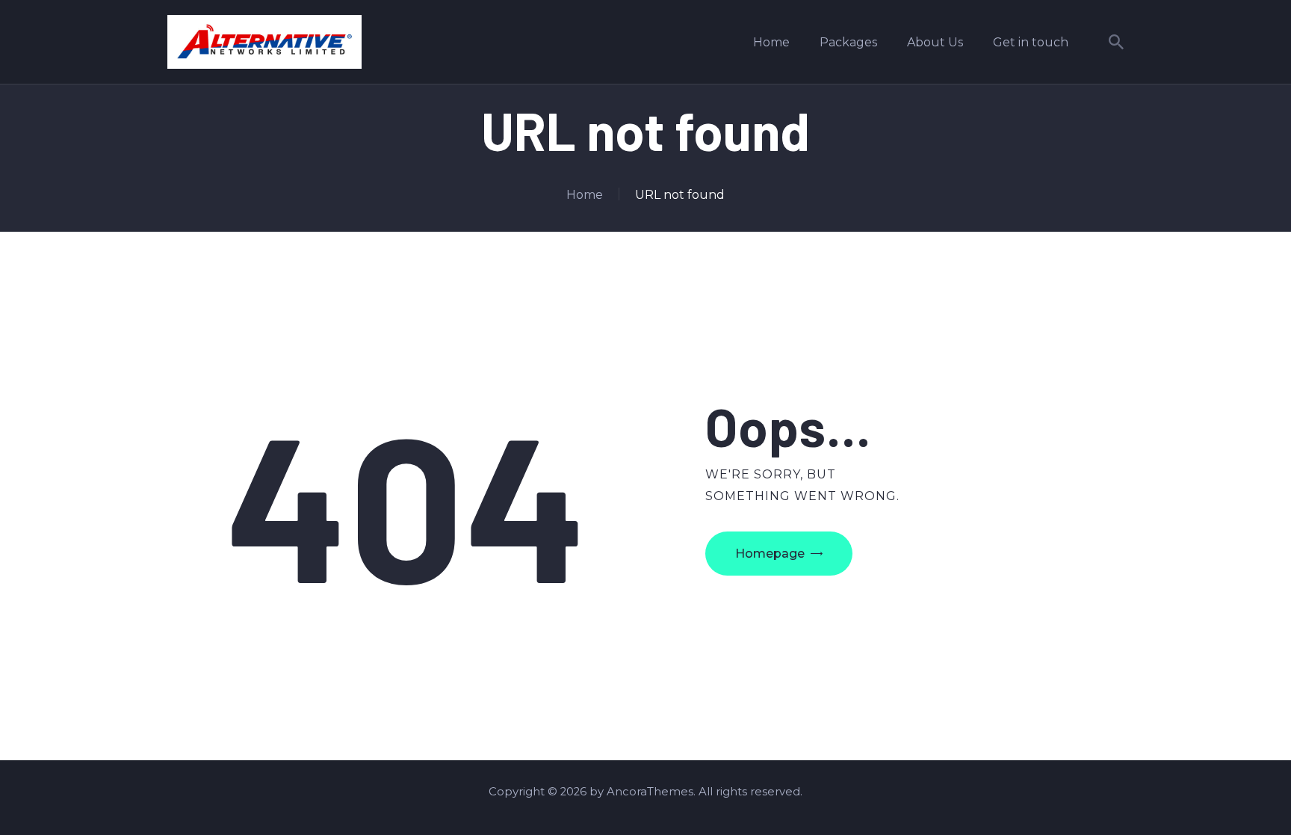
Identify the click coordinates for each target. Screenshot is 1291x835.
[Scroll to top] (1252, 798)
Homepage (770, 553)
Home (584, 195)
